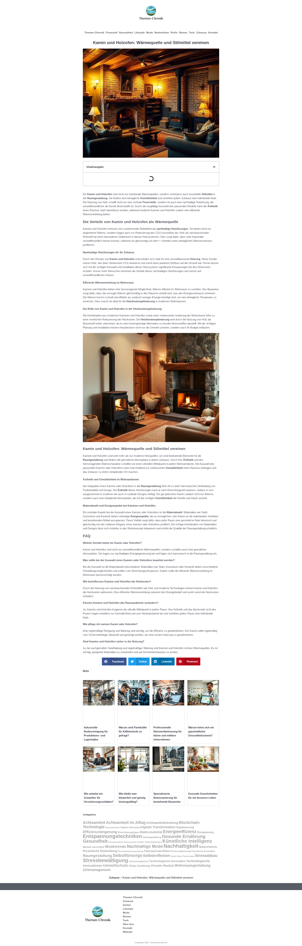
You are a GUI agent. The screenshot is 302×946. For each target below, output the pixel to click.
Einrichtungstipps (128, 832)
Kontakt (213, 32)
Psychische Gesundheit (203, 851)
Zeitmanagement (97, 870)
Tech (192, 32)
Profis (174, 32)
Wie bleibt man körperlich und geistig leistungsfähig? (132, 797)
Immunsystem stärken (134, 842)
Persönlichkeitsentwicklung (130, 851)
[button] (214, 167)
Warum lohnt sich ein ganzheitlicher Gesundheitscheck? (201, 731)
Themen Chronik (94, 32)
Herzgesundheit (115, 842)
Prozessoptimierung (181, 851)
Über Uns (128, 924)
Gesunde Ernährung (183, 836)
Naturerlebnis (208, 846)
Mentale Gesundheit (93, 847)
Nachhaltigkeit (181, 846)
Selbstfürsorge (127, 855)
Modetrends (115, 846)
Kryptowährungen (153, 842)
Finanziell (111, 32)
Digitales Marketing (130, 827)
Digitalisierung (185, 827)
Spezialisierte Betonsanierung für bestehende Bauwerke (167, 797)
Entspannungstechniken (112, 836)
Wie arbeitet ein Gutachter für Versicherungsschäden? (98, 797)
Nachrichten (161, 32)
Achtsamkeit (94, 822)
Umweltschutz (115, 865)
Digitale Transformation (157, 827)
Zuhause (201, 32)
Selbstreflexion (156, 855)
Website (127, 931)
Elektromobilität (151, 832)
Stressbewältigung (105, 860)
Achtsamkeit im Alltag (126, 822)
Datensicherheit (112, 827)
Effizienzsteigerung (100, 832)
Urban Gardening (139, 865)
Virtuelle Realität (162, 865)
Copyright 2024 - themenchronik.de (151, 942)
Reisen (183, 32)
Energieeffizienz (179, 831)
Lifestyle (139, 32)
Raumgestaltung (97, 856)
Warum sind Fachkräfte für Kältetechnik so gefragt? (133, 731)
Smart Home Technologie (182, 856)
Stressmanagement (139, 861)
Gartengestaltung (152, 837)
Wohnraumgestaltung (192, 865)
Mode (149, 32)
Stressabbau (206, 855)
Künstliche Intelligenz (187, 841)
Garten (127, 905)
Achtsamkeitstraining (162, 823)
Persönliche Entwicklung (100, 851)
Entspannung (205, 832)
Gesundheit (126, 32)
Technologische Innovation (167, 861)
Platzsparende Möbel (157, 851)
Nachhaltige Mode (145, 846)
